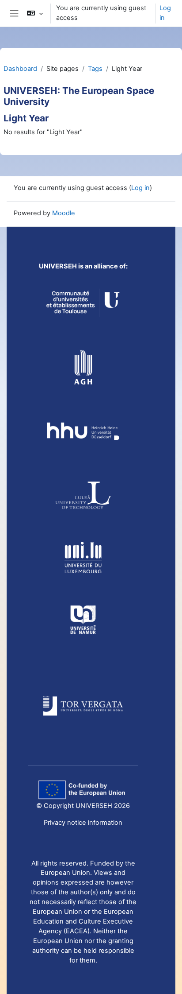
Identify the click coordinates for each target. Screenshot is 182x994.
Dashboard (20, 69)
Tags (95, 69)
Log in (165, 13)
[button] (34, 13)
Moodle (63, 213)
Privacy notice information (83, 823)
